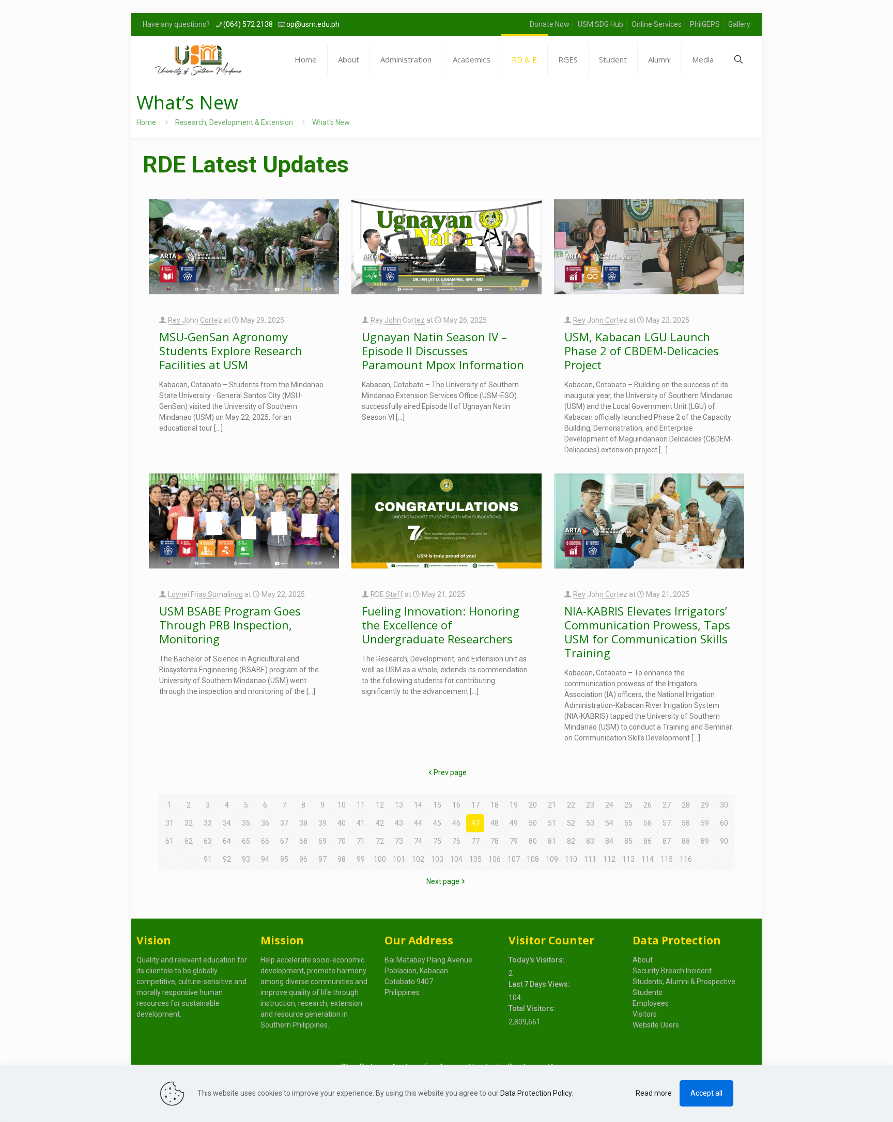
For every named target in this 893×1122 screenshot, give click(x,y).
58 (686, 823)
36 (265, 823)
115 (666, 859)
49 (514, 823)
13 (399, 805)
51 (552, 823)
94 (265, 859)
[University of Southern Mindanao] (198, 59)
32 (188, 823)
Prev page (450, 772)
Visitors (645, 1014)
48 (494, 823)
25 (628, 805)
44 (418, 823)
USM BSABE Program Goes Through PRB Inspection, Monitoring (230, 624)
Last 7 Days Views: (540, 984)
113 (628, 859)
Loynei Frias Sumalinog (205, 594)
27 (667, 805)
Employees (651, 1003)
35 (246, 823)
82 (571, 841)
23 (590, 805)
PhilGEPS (705, 24)
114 (647, 859)
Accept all (706, 1093)
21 (552, 805)
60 (724, 823)
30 (724, 805)
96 (303, 859)
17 (475, 805)
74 (418, 841)
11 (361, 805)
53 (590, 823)
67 (284, 841)
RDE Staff (387, 594)
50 (533, 823)
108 (533, 859)
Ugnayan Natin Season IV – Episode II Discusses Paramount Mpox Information (443, 350)
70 (341, 841)
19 (514, 805)
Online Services (657, 24)
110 (571, 859)
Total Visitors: (533, 1008)
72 (380, 841)
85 (628, 841)
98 (341, 859)
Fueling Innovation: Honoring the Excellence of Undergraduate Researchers (440, 624)
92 (227, 859)
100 (380, 859)
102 (418, 859)
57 (667, 823)
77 (475, 841)
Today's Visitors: (537, 960)
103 (437, 859)
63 (208, 841)
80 (533, 841)
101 (399, 859)
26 (647, 805)
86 (647, 841)
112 (609, 859)
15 (437, 805)
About (643, 960)
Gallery (739, 24)
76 (456, 841)
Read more (654, 1093)
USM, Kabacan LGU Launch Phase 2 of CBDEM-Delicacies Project (641, 350)
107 (513, 859)
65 (246, 841)
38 (303, 823)
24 (609, 805)
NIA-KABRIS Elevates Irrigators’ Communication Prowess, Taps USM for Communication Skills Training (647, 631)
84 (609, 841)
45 (437, 823)
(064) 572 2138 (248, 24)
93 (246, 859)
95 (284, 859)
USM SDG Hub (600, 24)
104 (456, 859)
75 (437, 841)
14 (418, 805)
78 (494, 841)
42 (380, 823)
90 (724, 841)
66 (265, 841)
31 (169, 823)
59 (705, 823)
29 (705, 805)
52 (571, 823)
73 (399, 841)
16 (456, 805)
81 (552, 841)
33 (208, 823)
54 (609, 823)
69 (322, 841)
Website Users (656, 1025)
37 (284, 823)
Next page (442, 881)
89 (705, 841)
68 (303, 841)
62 (188, 841)
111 (590, 859)
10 (341, 805)
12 (380, 805)
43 (399, 823)
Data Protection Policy (536, 1093)
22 (571, 805)
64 (227, 841)
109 (552, 859)
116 (686, 859)
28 (686, 805)
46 (456, 823)
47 (475, 823)
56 (647, 823)
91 (208, 859)
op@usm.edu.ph (313, 24)
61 (169, 841)
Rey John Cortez (195, 320)
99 (361, 859)
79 (514, 841)
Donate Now (549, 24)
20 (533, 805)
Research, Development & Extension (234, 122)
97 (322, 859)
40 (341, 823)
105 (475, 859)
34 (227, 823)
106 (494, 859)
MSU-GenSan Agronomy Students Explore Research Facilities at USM (230, 350)
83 (590, 841)
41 (361, 823)
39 (322, 823)
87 (667, 841)
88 (686, 841)
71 (361, 841)
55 (628, 823)
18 (494, 805)
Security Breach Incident (672, 971)
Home (146, 122)
